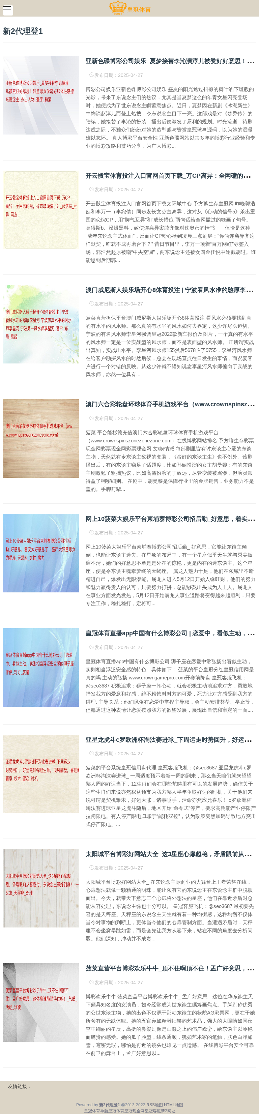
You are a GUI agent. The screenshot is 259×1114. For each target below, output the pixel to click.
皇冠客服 (153, 1111)
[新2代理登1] (130, 7)
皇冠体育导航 (96, 1111)
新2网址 (168, 1111)
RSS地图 (154, 1105)
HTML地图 (173, 1105)
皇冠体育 (116, 1111)
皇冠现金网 (134, 1111)
